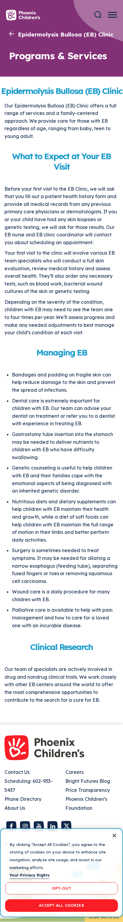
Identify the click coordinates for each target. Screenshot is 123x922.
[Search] (98, 15)
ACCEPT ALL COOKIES (61, 905)
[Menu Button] (112, 15)
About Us (14, 808)
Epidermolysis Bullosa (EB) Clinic (65, 34)
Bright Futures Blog (87, 781)
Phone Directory (22, 799)
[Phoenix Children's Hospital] (23, 15)
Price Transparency (87, 790)
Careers (74, 772)
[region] (61, 872)
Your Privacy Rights (30, 875)
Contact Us (17, 772)
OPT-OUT (61, 888)
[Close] (114, 835)
